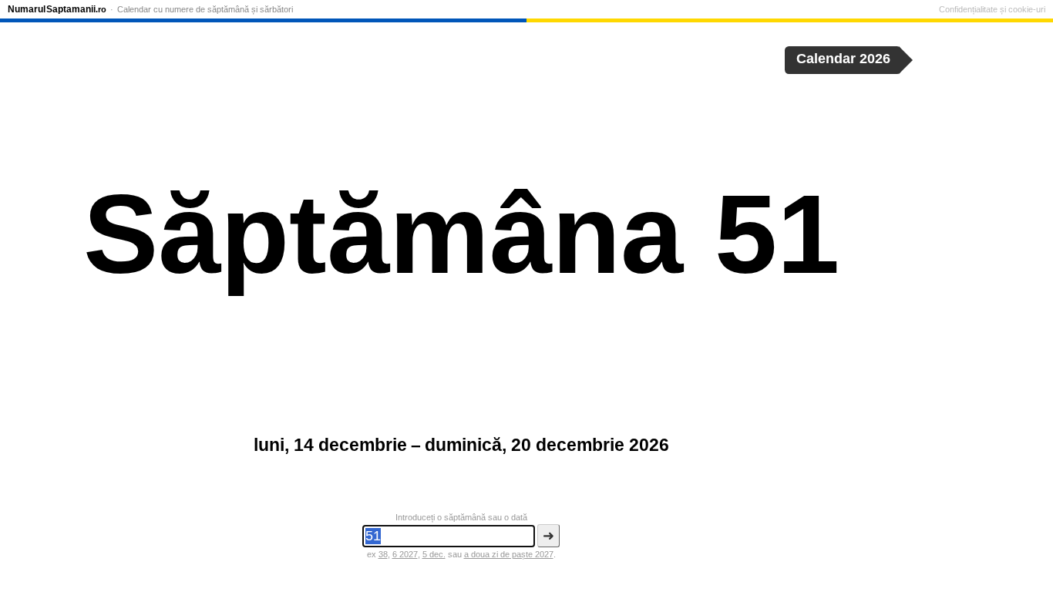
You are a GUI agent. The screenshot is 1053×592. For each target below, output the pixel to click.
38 (383, 554)
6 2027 (405, 554)
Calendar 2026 (843, 58)
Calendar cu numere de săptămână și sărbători (205, 9)
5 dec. (434, 554)
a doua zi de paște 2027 (508, 554)
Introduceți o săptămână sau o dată (461, 517)
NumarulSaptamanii (57, 9)
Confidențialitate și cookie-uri (992, 9)
